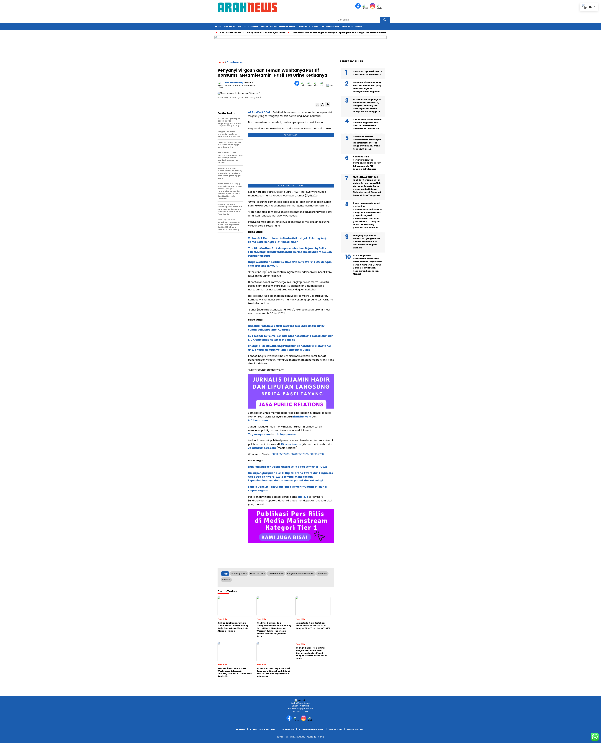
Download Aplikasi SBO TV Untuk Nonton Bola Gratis (367, 73)
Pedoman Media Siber (311, 729)
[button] (317, 105)
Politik (242, 26)
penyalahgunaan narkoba (300, 573)
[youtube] (380, 8)
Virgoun (226, 579)
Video (358, 26)
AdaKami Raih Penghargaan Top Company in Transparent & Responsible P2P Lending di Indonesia (367, 162)
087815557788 (300, 454)
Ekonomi (253, 26)
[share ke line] (323, 85)
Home (218, 26)
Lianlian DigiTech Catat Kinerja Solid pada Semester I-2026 (287, 467)
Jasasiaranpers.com (262, 448)
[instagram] (373, 8)
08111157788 (317, 454)
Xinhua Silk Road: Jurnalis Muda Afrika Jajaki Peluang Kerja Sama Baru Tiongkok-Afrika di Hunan (288, 240)
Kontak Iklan (355, 729)
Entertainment (288, 26)
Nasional (229, 26)
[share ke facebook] (297, 85)
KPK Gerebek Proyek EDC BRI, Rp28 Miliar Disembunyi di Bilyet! (231, 32)
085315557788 (281, 454)
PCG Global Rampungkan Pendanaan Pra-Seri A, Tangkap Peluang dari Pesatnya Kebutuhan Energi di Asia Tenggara (367, 105)
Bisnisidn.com (301, 416)
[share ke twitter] (304, 85)
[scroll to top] (580, 738)
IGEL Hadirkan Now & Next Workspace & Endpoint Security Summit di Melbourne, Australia (286, 327)
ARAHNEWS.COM (259, 112)
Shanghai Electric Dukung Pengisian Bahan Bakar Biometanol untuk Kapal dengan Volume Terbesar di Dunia (289, 348)
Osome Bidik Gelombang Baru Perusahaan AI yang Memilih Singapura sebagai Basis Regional (367, 87)
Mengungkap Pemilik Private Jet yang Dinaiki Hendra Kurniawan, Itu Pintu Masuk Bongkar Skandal (366, 241)
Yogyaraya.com (259, 434)
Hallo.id (303, 497)
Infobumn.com (258, 420)
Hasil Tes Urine (257, 573)
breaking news (239, 573)
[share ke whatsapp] (310, 85)
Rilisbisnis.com (291, 444)
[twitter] (365, 8)
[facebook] (358, 8)
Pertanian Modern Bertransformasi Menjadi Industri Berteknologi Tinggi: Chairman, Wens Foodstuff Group (367, 142)
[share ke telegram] (317, 85)
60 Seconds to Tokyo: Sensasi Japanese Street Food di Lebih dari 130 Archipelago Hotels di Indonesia (291, 338)
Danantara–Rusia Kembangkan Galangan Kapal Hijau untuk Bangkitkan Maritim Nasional (318, 32)
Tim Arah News (233, 82)
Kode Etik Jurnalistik (262, 729)
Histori (240, 729)
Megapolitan (269, 26)
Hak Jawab (335, 729)
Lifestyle (304, 26)
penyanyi (322, 573)
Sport (316, 26)
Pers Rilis (347, 26)
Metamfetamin (276, 573)
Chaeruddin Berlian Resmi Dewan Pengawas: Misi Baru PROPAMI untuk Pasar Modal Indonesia (367, 124)
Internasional (330, 26)
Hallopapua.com (287, 434)
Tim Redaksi (287, 729)
